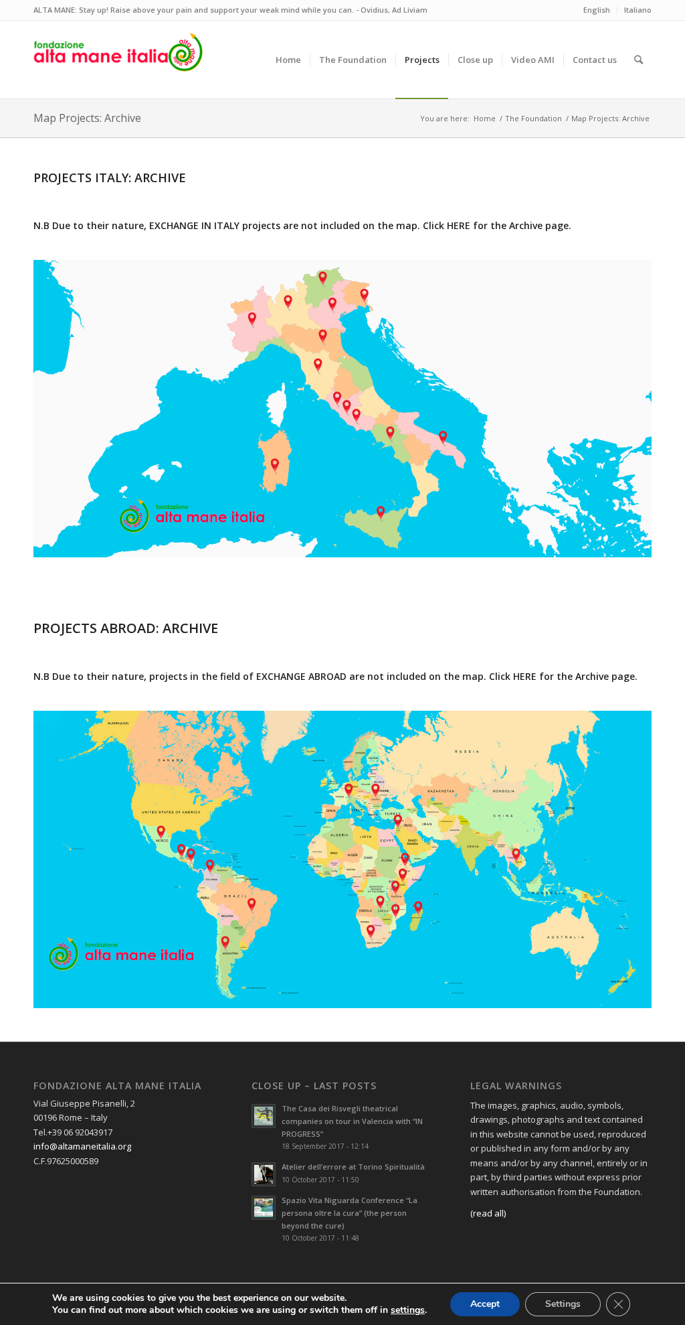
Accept (485, 1304)
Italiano (638, 10)
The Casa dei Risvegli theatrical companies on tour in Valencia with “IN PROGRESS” (352, 1121)
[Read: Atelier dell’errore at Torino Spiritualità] (264, 1174)
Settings (563, 1304)
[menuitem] (288, 59)
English (596, 10)
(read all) (488, 1213)
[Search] (638, 59)
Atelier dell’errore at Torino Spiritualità (353, 1167)
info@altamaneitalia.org (82, 1146)
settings (408, 1310)
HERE (458, 225)
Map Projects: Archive (87, 118)
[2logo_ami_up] (118, 59)
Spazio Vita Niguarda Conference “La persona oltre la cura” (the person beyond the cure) (349, 1213)
